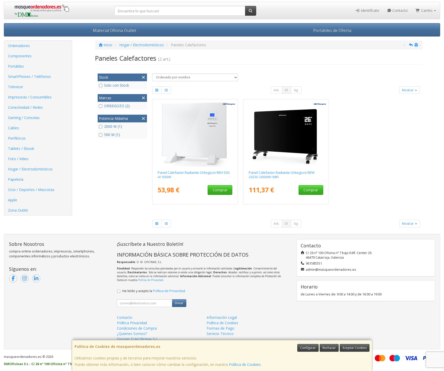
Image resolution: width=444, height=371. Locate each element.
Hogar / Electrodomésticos (30, 169)
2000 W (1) (113, 126)
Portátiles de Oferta (332, 30)
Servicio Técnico (220, 333)
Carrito (426, 10)
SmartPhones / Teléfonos (29, 76)
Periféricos (17, 138)
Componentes (20, 55)
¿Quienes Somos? (132, 333)
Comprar (220, 189)
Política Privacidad (132, 322)
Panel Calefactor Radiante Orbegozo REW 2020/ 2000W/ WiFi (281, 174)
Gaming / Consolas (24, 117)
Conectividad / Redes (25, 107)
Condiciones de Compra (137, 328)
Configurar (308, 348)
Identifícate (369, 10)
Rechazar (329, 348)
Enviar (179, 303)
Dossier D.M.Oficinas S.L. (138, 339)
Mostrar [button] (408, 90)
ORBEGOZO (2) (117, 105)
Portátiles (16, 66)
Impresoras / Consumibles (30, 97)
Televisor (15, 86)
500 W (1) (112, 134)
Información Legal (222, 317)
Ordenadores (19, 45)
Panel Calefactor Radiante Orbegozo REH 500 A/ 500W (194, 174)
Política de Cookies (245, 364)
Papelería (15, 179)
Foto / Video (18, 158)
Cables (13, 127)
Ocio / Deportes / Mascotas (31, 189)
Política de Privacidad (150, 280)
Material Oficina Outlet (114, 30)
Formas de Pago (220, 328)
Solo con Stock (116, 85)
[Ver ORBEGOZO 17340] (195, 134)
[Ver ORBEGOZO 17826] (286, 134)
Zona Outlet (18, 210)
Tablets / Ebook (21, 148)
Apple (12, 199)
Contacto (399, 10)
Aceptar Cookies (355, 348)
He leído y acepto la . (154, 291)
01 (286, 90)
